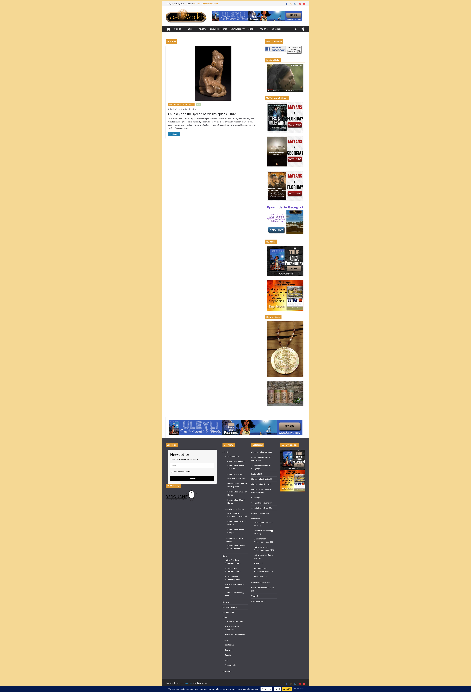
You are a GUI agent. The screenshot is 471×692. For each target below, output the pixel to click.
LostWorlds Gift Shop (234, 621)
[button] (182, 29)
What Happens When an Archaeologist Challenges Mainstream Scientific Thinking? (213, 5)
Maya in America (232, 456)
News (190, 29)
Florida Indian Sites (259, 484)
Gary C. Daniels (190, 109)
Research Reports (218, 29)
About (263, 29)
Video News (259, 576)
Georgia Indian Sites (259, 508)
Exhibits (177, 29)
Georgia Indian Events (260, 503)
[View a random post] (302, 29)
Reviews (202, 29)
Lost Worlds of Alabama (235, 461)
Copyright (229, 650)
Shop (251, 29)
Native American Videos (235, 634)
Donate (228, 655)
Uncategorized (257, 601)
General (254, 498)
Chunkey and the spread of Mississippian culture (202, 114)
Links (227, 660)
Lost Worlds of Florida (234, 474)
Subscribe (276, 29)
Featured (255, 474)
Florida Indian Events (260, 479)
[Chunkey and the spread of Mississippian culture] (213, 73)
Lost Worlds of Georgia (234, 509)
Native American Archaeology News (181, 105)
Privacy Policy (230, 665)
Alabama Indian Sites (260, 452)
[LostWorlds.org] (168, 29)
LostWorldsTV (238, 29)
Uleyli (253, 596)
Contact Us (229, 645)
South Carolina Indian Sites (262, 588)
